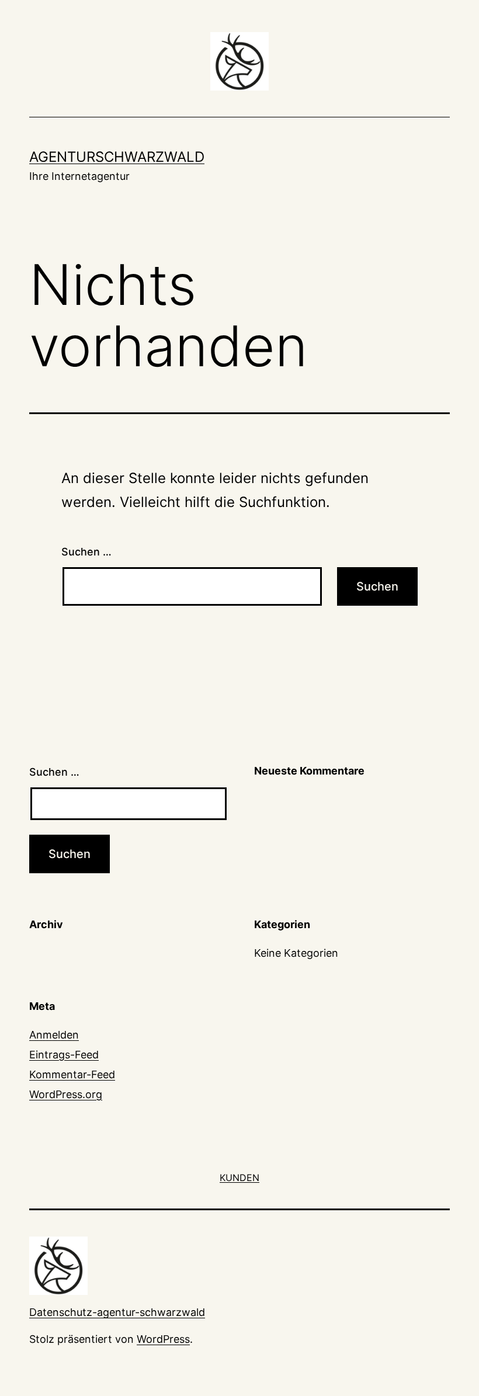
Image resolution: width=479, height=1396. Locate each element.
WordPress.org (65, 1094)
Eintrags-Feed (64, 1054)
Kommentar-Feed (72, 1074)
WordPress (163, 1339)
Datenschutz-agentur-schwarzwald (117, 1312)
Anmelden (54, 1035)
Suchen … (86, 552)
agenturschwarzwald (116, 156)
